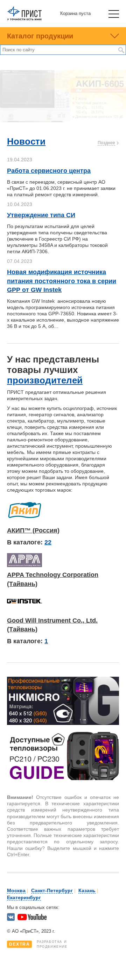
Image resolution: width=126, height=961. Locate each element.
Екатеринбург (24, 897)
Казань (87, 890)
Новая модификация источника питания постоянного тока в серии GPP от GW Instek (61, 281)
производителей (45, 380)
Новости (26, 141)
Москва (16, 890)
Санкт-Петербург (52, 890)
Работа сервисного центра (49, 170)
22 (47, 542)
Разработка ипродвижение (38, 944)
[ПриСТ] (24, 19)
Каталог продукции (40, 36)
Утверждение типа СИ (41, 215)
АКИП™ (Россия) (33, 530)
